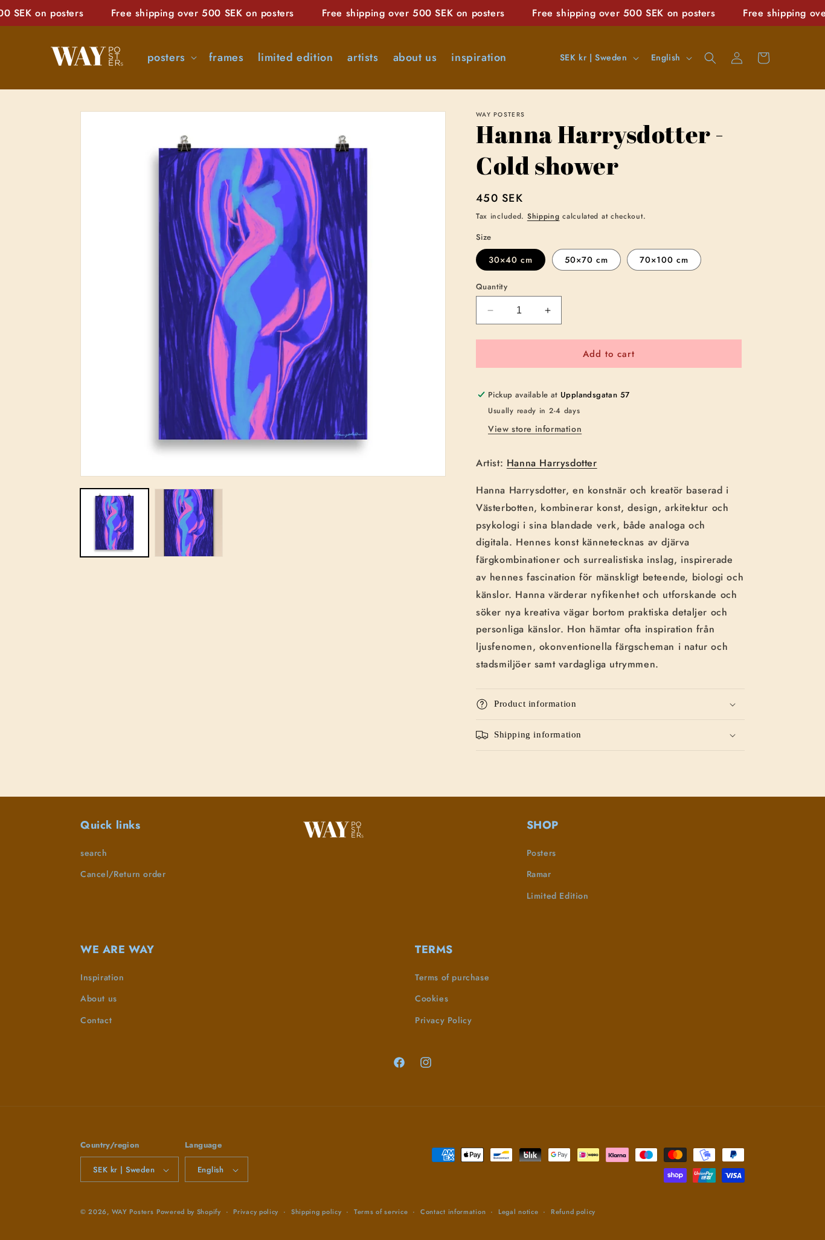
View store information (535, 429)
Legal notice (518, 1211)
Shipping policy (316, 1211)
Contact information (453, 1211)
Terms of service (381, 1211)
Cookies (431, 999)
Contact (96, 1020)
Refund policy (573, 1211)
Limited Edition (558, 896)
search (94, 853)
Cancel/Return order (122, 875)
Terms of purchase (452, 978)
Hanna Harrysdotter (552, 463)
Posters (541, 853)
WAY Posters (133, 1212)
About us (98, 999)
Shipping (543, 216)
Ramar (539, 875)
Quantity (491, 286)
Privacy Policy (443, 1020)
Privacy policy (255, 1211)
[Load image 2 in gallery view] (189, 523)
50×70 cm (586, 260)
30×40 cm (511, 260)
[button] (171, 57)
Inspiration (102, 978)
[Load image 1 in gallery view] (114, 523)
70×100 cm (664, 260)
